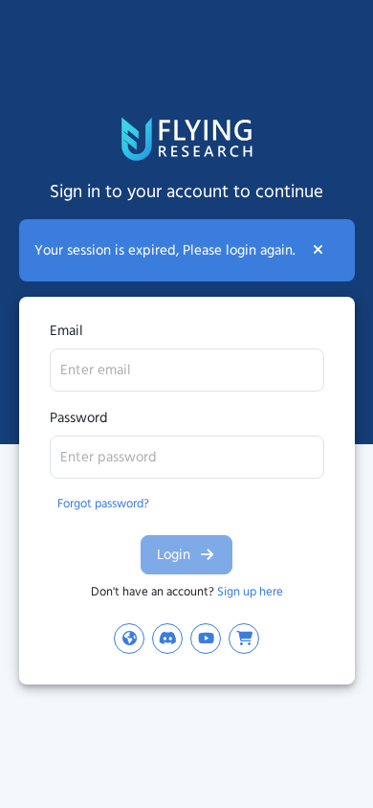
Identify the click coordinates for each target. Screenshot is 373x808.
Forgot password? (103, 503)
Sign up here (250, 591)
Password (79, 417)
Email (66, 330)
